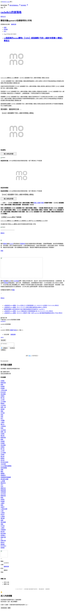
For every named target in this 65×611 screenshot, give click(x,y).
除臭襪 (2, 386)
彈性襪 (2, 518)
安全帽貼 (3, 394)
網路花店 (3, 488)
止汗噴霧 (3, 401)
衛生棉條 (3, 533)
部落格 (6, 29)
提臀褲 (2, 547)
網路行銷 (3, 537)
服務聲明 (48, 589)
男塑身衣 (22, 243)
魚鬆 (2, 250)
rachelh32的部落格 (11, 12)
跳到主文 (3, 16)
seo (1, 538)
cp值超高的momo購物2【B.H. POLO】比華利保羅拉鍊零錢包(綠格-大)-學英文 (25, 307)
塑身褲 (2, 544)
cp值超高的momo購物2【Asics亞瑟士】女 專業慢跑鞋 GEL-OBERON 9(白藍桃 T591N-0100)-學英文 (31, 305)
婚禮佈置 (3, 490)
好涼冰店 (3, 392)
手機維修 (3, 529)
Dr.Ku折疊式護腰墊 (6, 466)
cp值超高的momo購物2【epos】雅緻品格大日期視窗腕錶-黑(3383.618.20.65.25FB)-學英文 (28, 311)
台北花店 (3, 493)
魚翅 (2, 428)
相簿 (5, 27)
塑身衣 (2, 233)
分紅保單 (3, 464)
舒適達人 (3, 535)
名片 (5, 31)
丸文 (9, 281)
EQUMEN (3, 546)
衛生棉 (2, 531)
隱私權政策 (41, 589)
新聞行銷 (3, 540)
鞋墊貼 (2, 403)
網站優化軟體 (4, 479)
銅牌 (2, 505)
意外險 (2, 460)
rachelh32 (3, 321)
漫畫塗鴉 (13, 334)
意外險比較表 (4, 462)
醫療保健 (13, 24)
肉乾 (2, 416)
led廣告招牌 (4, 509)
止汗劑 (2, 399)
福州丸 (2, 424)
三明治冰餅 (4, 390)
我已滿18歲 (3, 607)
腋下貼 (2, 398)
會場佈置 (3, 492)
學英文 (2, 298)
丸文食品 (16, 281)
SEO (2, 484)
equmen (11, 243)
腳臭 (2, 384)
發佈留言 (3, 350)
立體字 (2, 503)
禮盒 (13, 290)
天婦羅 (2, 420)
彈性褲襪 (3, 522)
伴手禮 (2, 413)
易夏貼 (2, 396)
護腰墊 (2, 473)
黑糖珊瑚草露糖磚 (6, 477)
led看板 (3, 516)
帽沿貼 (2, 435)
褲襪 (2, 520)
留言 (15, 330)
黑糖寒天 (3, 475)
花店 (2, 486)
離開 (9, 607)
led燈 (2, 510)
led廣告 (3, 512)
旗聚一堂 (3, 407)
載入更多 (3, 340)
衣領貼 (2, 380)
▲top (2, 337)
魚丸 (2, 418)
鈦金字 (2, 514)
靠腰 (2, 469)
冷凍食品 (3, 426)
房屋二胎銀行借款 (39, 202)
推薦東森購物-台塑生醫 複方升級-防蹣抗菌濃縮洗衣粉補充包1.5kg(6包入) (24, 309)
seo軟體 (3, 481)
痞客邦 (12, 330)
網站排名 (3, 483)
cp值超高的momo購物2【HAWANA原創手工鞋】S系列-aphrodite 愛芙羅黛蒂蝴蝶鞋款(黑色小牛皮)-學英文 (33, 313)
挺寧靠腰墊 (4, 467)
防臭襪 (2, 388)
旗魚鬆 (6, 282)
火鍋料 (2, 422)
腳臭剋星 (3, 382)
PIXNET (20, 589)
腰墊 (2, 471)
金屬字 (2, 507)
